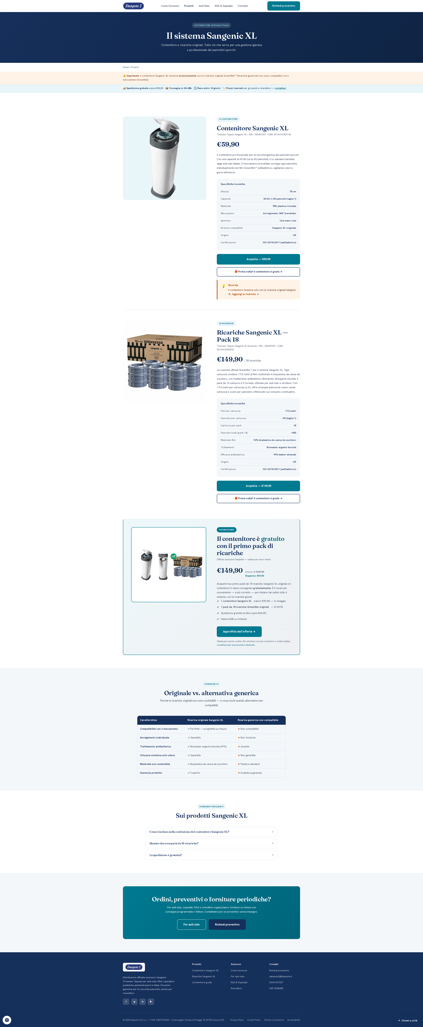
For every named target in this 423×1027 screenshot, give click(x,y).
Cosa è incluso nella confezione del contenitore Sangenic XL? (211, 832)
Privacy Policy (237, 1020)
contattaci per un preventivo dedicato (236, 645)
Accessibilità (293, 1020)
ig (134, 1001)
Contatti (243, 5)
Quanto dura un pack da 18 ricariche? (211, 843)
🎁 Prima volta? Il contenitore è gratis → (258, 271)
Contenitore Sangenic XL (205, 970)
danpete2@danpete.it (280, 976)
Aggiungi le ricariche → (245, 294)
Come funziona (170, 5)
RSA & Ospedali (224, 5)
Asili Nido (204, 5)
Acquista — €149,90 (258, 486)
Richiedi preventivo (283, 5)
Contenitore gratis (202, 982)
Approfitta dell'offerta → (239, 631)
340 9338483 (276, 988)
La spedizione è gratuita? (211, 855)
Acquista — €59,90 (258, 259)
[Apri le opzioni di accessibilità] (7, 1020)
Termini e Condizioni (274, 1020)
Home (126, 67)
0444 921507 (276, 982)
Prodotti (189, 5)
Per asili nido (191, 924)
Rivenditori (236, 988)
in (142, 1001)
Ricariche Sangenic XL (203, 976)
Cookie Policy (254, 1020)
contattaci (280, 88)
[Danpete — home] (133, 6)
